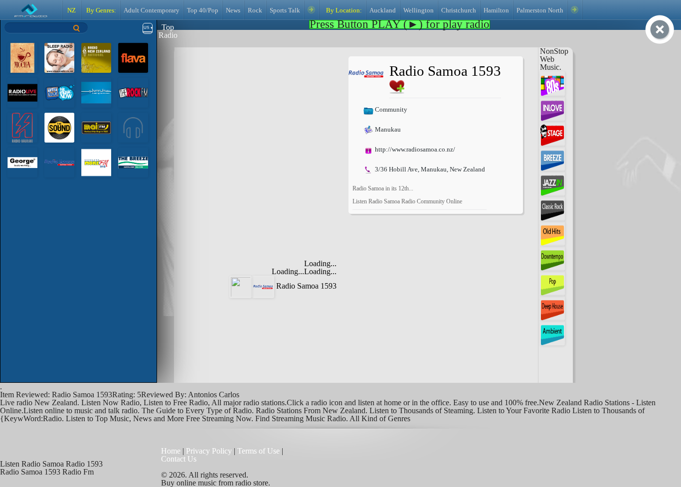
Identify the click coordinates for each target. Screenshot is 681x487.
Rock (255, 10)
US (146, 27)
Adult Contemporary (151, 10)
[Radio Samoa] (59, 161)
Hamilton (496, 10)
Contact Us (178, 459)
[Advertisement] (264, 118)
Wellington (418, 10)
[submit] (76, 28)
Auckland (382, 10)
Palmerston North (539, 10)
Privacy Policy (209, 451)
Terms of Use (259, 451)
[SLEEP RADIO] (59, 57)
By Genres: (100, 10)
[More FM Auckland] (96, 161)
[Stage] (552, 133)
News (233, 10)
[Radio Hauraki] (22, 127)
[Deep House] (552, 307)
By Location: (343, 10)
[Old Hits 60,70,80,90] (552, 232)
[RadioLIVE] (22, 92)
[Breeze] (552, 158)
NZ (71, 10)
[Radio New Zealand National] (96, 57)
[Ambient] (552, 332)
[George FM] (22, 161)
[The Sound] (59, 127)
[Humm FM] (96, 92)
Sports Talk (285, 10)
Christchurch (458, 10)
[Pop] (552, 282)
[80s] (552, 83)
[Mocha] (22, 57)
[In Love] (552, 108)
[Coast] (133, 127)
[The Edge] (59, 92)
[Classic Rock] (552, 207)
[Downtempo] (552, 257)
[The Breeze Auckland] (133, 161)
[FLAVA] (133, 57)
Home (171, 451)
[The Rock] (133, 92)
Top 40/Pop (202, 10)
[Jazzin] (552, 182)
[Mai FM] (96, 127)
